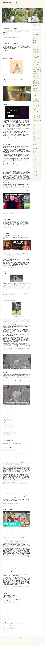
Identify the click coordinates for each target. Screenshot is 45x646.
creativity (14, 137)
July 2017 (34, 136)
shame (4, 503)
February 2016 (35, 147)
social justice (37, 100)
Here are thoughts (10, 125)
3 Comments (20, 443)
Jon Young (4, 185)
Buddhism (37, 53)
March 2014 (34, 170)
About (5, 6)
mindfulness (26, 137)
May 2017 (34, 139)
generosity (17, 36)
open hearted (26, 36)
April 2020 (34, 129)
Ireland (19, 36)
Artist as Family (7, 219)
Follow (34, 40)
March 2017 (34, 141)
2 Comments (10, 227)
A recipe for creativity (8, 58)
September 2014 (35, 163)
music (34, 86)
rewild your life (13, 212)
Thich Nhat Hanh (35, 105)
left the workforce (7, 146)
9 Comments (8, 81)
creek (38, 62)
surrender (16, 212)
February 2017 (35, 143)
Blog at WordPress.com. (22, 637)
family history (13, 36)
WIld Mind (16, 443)
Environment (35, 76)
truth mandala (16, 329)
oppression (4, 37)
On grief (5, 593)
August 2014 (34, 164)
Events (6, 267)
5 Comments (13, 294)
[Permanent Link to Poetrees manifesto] (17, 100)
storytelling (13, 37)
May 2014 (34, 167)
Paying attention (7, 144)
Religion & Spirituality (25, 442)
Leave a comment (11, 213)
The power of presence (8, 273)
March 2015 (34, 156)
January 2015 (34, 159)
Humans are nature (9, 2)
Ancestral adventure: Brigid (10, 28)
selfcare (29, 293)
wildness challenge (35, 116)
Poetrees (25, 121)
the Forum (9, 283)
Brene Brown (11, 586)
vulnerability (4, 81)
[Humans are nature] (22, 15)
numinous (23, 36)
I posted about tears (9, 527)
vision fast (34, 112)
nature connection (5, 212)
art (36, 48)
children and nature (17, 226)
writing (34, 120)
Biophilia (12, 137)
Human (34, 81)
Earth (20, 137)
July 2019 (34, 132)
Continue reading (6, 34)
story (33, 102)
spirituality (35, 101)
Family (11, 36)
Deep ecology (7, 137)
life (39, 83)
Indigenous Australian (36, 82)
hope (28, 348)
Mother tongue (6, 233)
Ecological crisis (28, 586)
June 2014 (34, 166)
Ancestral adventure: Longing (10, 43)
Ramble (6, 293)
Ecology (36, 73)
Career (34, 55)
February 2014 (35, 171)
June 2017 (34, 137)
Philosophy (19, 442)
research (37, 98)
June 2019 (34, 133)
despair (9, 36)
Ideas (37, 81)
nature (14, 442)
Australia (12, 226)
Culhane (7, 36)
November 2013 (35, 175)
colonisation (34, 58)
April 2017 (34, 140)
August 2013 (34, 179)
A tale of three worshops (9, 300)
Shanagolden (10, 37)
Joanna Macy (4, 349)
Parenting (26, 293)
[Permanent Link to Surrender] (17, 369)
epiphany (19, 293)
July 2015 (34, 152)
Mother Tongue (11, 235)
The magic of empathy (8, 509)
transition (4, 227)
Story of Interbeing (37, 102)
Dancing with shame (8, 447)
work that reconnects (26, 349)
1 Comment (16, 37)
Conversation (35, 61)
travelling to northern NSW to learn (15, 184)
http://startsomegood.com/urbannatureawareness (23, 191)
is (7, 128)
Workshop (7, 213)
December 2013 (35, 174)
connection (4, 36)
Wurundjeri (37, 120)
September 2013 (35, 178)
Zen (18, 443)
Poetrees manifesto (7, 104)
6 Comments (16, 503)
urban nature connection (21, 212)
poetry (16, 267)
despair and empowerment (25, 226)
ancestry (34, 48)
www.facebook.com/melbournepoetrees (19, 135)
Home (3, 6)
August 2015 (34, 151)
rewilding (39, 98)
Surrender (5, 372)
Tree (38, 105)
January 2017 (34, 144)
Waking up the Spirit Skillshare (20, 320)
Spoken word (39, 101)
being (14, 226)
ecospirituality (22, 137)
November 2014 (35, 160)
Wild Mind (11, 374)
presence (7, 37)
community (39, 58)
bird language (17, 185)
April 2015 (34, 155)
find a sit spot (9, 150)
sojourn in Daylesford (25, 146)
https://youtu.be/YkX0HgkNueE (23, 134)
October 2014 (34, 162)
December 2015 (35, 148)
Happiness (7, 442)
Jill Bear (21, 36)
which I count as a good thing (15, 382)
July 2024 (34, 125)
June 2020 (34, 128)
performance (35, 94)
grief (21, 293)
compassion (14, 586)
